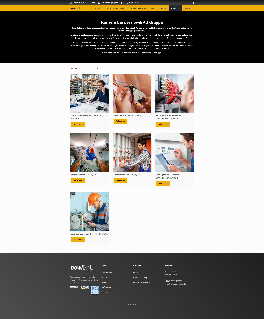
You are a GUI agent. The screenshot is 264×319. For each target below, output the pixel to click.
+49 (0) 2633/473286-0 (174, 281)
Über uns (105, 292)
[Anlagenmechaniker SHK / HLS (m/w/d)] (89, 212)
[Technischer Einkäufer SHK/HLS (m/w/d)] (89, 93)
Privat (135, 273)
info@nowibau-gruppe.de (175, 284)
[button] (4, 314)
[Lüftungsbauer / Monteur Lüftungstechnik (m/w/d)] (174, 152)
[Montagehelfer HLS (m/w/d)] (89, 152)
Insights (105, 282)
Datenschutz (107, 273)
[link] (75, 8)
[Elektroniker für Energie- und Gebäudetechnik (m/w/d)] (174, 93)
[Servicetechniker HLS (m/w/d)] (132, 152)
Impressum (106, 277)
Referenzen (106, 287)
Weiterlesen (78, 124)
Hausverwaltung (140, 277)
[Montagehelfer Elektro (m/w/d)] (132, 93)
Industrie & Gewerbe (141, 282)
